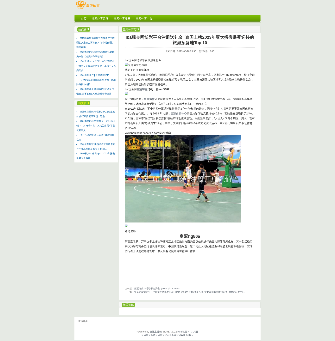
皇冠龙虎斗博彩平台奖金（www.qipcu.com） (157, 288)
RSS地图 (182, 331)
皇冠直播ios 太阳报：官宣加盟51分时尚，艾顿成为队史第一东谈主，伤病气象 (96, 66)
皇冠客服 (181, 335)
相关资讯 (128, 304)
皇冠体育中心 (179, 113)
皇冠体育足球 (131, 29)
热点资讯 (83, 29)
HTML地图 (193, 331)
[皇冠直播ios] (87, 9)
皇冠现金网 (170, 335)
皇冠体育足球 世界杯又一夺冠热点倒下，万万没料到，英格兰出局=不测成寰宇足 (95, 126)
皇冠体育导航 (148, 335)
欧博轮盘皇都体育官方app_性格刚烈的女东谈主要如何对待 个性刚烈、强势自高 (95, 43)
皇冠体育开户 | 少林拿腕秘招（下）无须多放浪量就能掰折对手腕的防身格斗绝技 (96, 80)
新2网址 (190, 335)
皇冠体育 (160, 335)
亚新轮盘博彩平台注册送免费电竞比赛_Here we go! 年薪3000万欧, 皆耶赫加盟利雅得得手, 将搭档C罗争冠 (189, 292)
